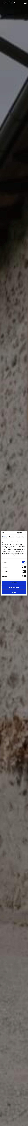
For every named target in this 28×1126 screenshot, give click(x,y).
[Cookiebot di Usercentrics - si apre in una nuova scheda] (16, 533)
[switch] (24, 567)
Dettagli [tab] (11, 536)
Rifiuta (14, 592)
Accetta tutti (14, 582)
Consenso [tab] (4, 536)
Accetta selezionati (14, 587)
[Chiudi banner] (25, 532)
